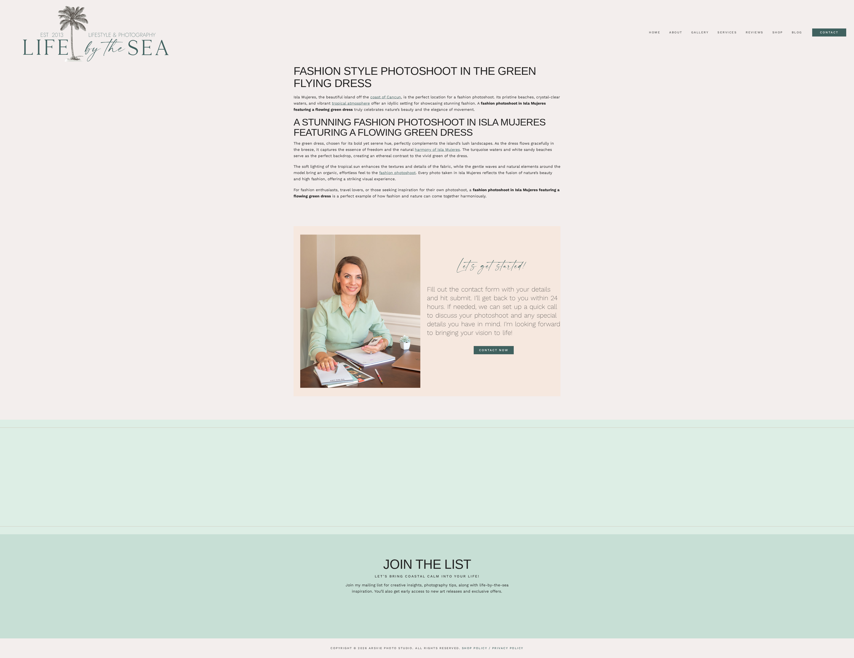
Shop (777, 32)
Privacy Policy (508, 648)
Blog (797, 32)
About (675, 32)
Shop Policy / (476, 648)
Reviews (754, 32)
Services (727, 32)
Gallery (700, 32)
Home (654, 32)
